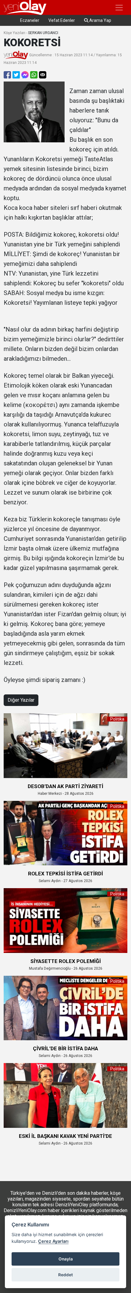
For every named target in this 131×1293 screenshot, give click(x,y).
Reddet (65, 1274)
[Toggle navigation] (119, 7)
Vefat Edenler (61, 20)
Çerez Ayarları (53, 1241)
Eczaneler (29, 20)
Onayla (65, 1259)
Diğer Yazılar (21, 700)
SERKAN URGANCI (43, 33)
